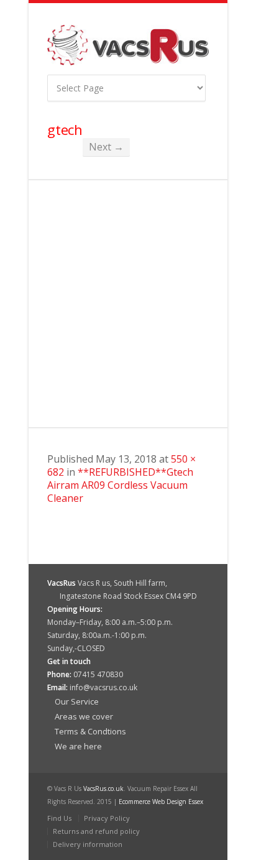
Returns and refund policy (96, 831)
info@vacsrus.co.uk (103, 687)
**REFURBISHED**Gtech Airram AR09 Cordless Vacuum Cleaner (120, 485)
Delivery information (87, 844)
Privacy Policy (107, 818)
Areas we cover (84, 716)
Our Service (77, 701)
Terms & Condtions (90, 731)
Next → (106, 147)
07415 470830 (98, 674)
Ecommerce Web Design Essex (161, 801)
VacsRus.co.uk (103, 788)
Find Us (59, 818)
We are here (78, 746)
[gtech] (128, 303)
